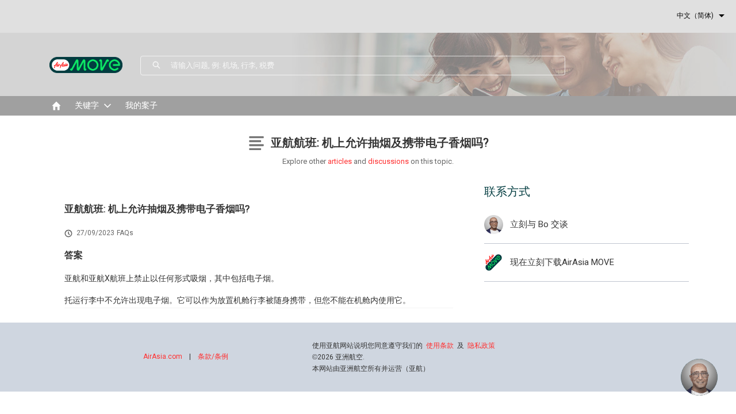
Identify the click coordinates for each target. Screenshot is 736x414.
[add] (699, 377)
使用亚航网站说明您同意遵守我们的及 (403, 346)
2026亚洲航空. (338, 357)
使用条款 (440, 346)
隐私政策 (481, 346)
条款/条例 (213, 356)
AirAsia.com (162, 356)
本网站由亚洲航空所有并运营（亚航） (371, 369)
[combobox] (368, 65)
